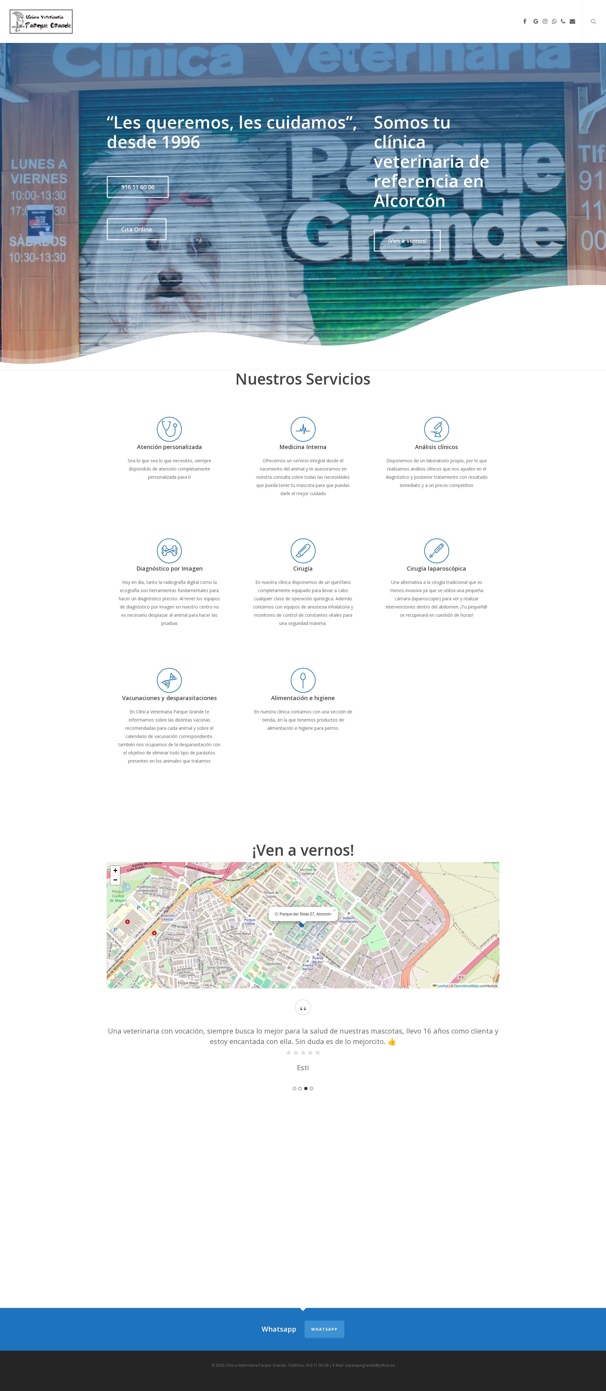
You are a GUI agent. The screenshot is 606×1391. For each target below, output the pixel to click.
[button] (138, 187)
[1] (294, 1088)
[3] (305, 1088)
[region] (303, 1042)
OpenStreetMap (466, 985)
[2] (300, 1088)
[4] (311, 1088)
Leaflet (442, 985)
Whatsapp (324, 1329)
